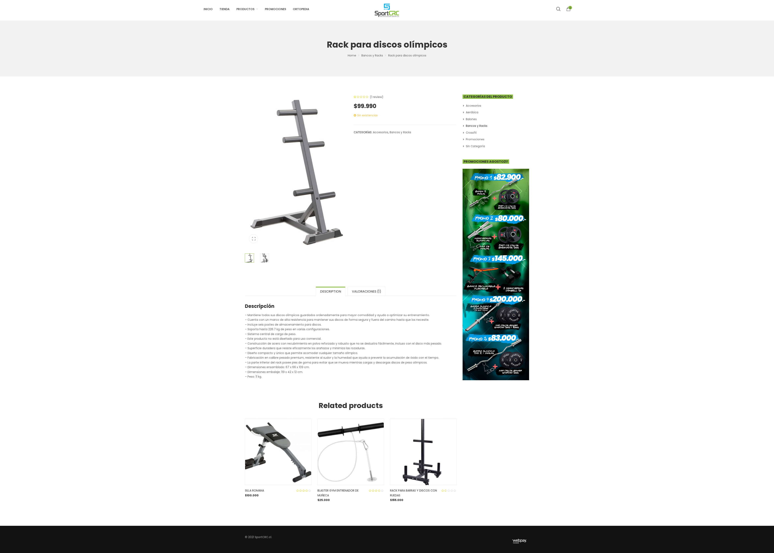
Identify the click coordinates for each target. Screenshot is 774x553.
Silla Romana (254, 490)
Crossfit (471, 133)
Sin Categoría (475, 146)
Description (330, 291)
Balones (471, 119)
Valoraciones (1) (366, 291)
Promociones (475, 139)
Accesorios (380, 132)
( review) (376, 97)
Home (352, 55)
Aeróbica (472, 112)
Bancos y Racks (372, 55)
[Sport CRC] (387, 10)
